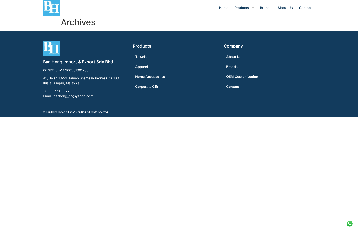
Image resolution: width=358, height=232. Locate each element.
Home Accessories (150, 77)
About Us (285, 8)
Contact (305, 8)
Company (233, 46)
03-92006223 (61, 91)
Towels (141, 57)
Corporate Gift (146, 87)
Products (242, 8)
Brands (265, 8)
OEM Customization (242, 77)
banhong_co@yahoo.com (73, 96)
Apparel (141, 67)
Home (223, 8)
